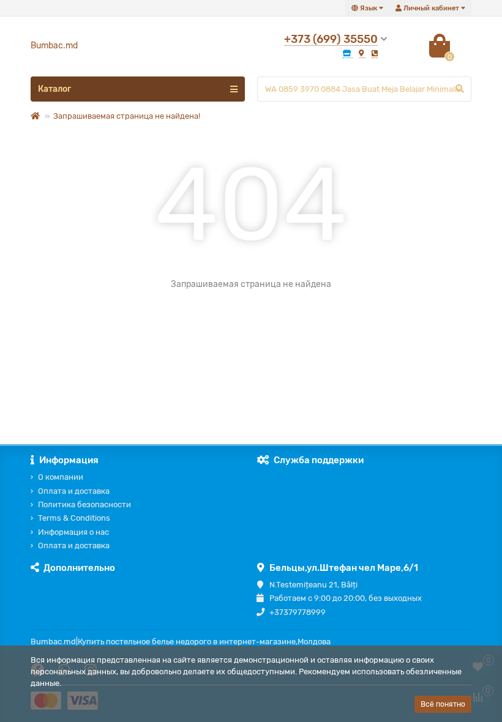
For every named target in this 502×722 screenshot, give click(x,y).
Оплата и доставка (74, 491)
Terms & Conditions (74, 518)
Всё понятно (443, 704)
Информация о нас (73, 532)
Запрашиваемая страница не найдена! (126, 116)
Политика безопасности (84, 504)
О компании (60, 477)
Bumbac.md (54, 45)
